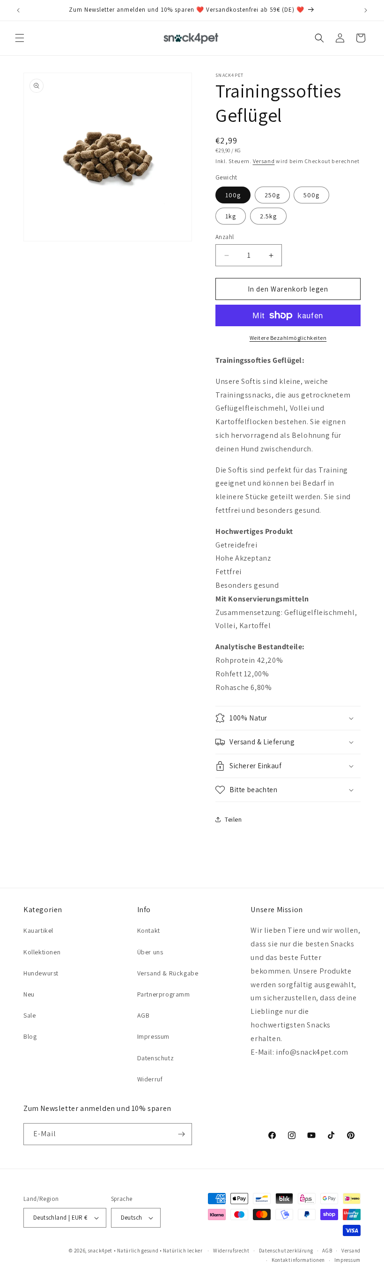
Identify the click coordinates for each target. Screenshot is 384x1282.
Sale (29, 1015)
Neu (29, 994)
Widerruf (150, 1079)
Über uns (150, 952)
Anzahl (224, 237)
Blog (30, 1036)
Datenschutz (155, 1058)
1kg (230, 216)
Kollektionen (41, 952)
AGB (143, 1015)
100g (233, 195)
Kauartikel (38, 930)
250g (272, 195)
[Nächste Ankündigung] (365, 10)
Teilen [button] (233, 819)
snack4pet (100, 1250)
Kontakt (148, 930)
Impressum (153, 1036)
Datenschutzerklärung (286, 1250)
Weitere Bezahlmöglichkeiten (288, 337)
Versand (264, 161)
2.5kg (268, 216)
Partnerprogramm (163, 994)
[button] (19, 38)
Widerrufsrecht (231, 1250)
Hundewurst (41, 973)
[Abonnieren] (181, 1134)
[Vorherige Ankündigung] (18, 10)
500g (311, 195)
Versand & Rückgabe (168, 973)
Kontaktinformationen (298, 1260)
